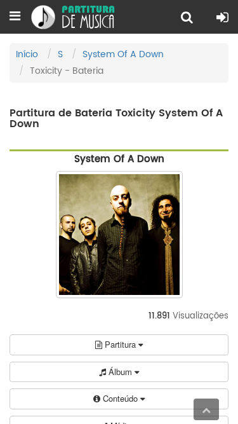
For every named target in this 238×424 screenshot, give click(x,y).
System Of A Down (123, 54)
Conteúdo (120, 398)
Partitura (120, 344)
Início (27, 54)
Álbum (120, 372)
